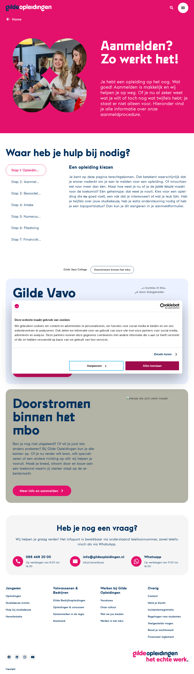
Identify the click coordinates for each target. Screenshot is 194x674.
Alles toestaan (152, 365)
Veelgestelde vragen (160, 623)
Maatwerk (59, 620)
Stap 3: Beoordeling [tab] (27, 193)
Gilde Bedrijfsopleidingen (69, 600)
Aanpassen (94, 365)
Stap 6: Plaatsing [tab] (25, 228)
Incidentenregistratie (161, 609)
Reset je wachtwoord (161, 629)
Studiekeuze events (18, 602)
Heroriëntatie (14, 616)
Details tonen (163, 354)
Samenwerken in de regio (68, 614)
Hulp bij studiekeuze (18, 609)
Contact (153, 596)
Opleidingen (13, 596)
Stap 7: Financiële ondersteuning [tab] (28, 239)
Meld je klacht (156, 602)
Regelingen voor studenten (164, 616)
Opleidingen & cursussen (68, 607)
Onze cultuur (108, 607)
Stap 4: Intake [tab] (22, 205)
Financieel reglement (161, 636)
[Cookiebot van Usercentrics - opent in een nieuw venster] (162, 306)
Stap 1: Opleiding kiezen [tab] (28, 170)
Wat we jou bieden (112, 614)
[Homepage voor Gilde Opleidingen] (29, 7)
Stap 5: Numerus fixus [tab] (28, 216)
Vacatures (106, 600)
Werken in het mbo (111, 620)
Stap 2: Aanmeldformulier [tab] (28, 182)
